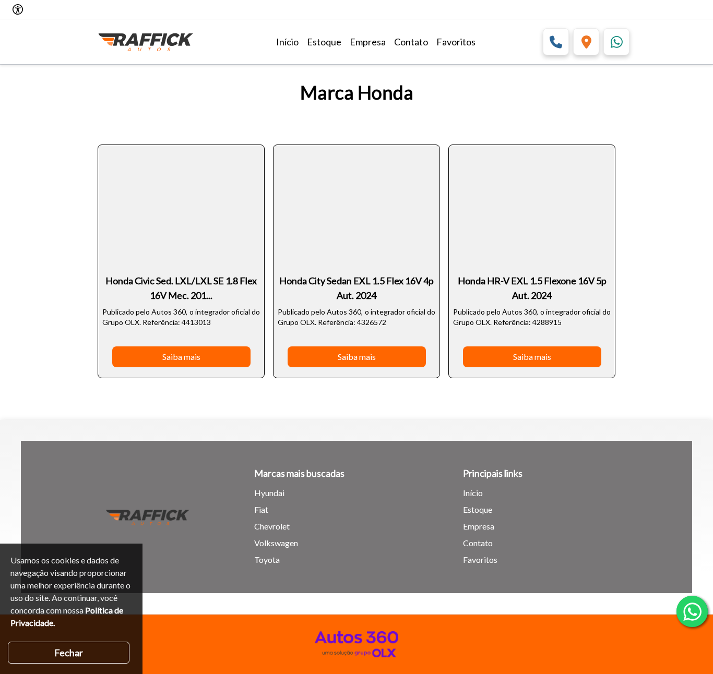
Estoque (324, 41)
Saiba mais (181, 357)
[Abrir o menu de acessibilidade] (18, 9)
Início (287, 41)
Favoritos (456, 41)
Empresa (368, 41)
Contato (411, 41)
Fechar (68, 652)
